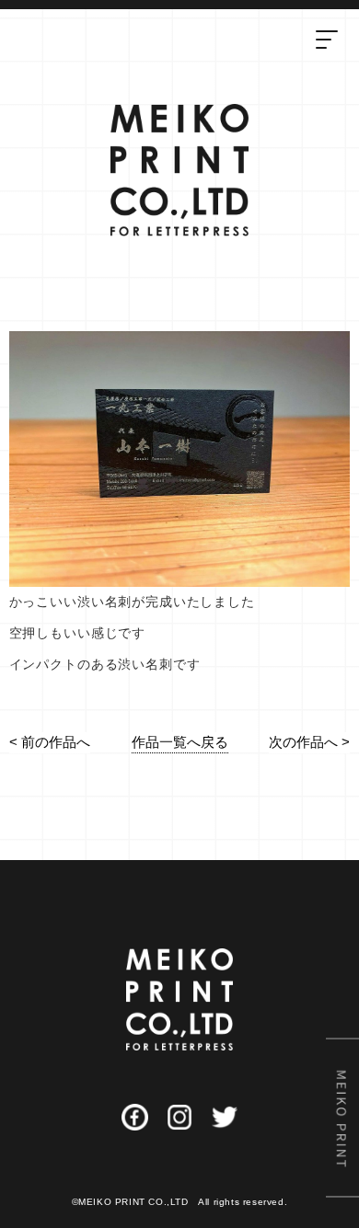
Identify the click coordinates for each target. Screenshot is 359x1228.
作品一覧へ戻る (180, 742)
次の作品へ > (309, 742)
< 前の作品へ (49, 742)
